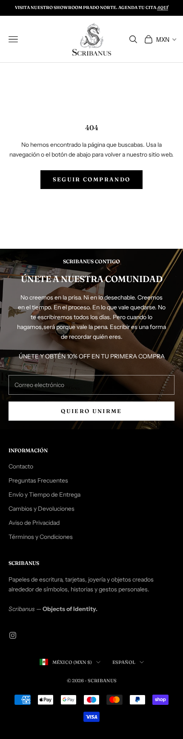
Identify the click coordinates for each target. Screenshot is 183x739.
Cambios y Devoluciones (41, 508)
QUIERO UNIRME (91, 410)
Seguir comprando (91, 179)
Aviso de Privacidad (34, 523)
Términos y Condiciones (41, 537)
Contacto (21, 466)
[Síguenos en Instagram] (13, 635)
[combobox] (165, 39)
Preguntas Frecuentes (38, 480)
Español (123, 662)
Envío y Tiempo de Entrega (44, 494)
